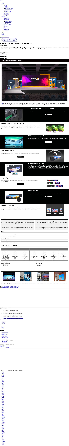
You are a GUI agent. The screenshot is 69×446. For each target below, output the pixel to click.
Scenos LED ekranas (6, 19)
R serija (6, 5)
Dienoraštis (5, 28)
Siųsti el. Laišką (2, 54)
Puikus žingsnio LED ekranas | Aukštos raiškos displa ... (13, 315)
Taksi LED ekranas (4, 336)
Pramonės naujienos (6, 30)
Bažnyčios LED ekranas (7, 23)
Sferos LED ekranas (6, 14)
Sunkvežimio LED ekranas (8, 21)
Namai (3, 3)
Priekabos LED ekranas (8, 22)
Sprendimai (3, 16)
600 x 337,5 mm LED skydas (9, 8)
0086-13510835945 (4, 341)
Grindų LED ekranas (4, 334)
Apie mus (3, 326)
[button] (48, 114)
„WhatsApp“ (7, 347)
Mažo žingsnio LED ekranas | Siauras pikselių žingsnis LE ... (13, 318)
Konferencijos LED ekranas (7, 24)
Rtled (2, 103)
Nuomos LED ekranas (5, 332)
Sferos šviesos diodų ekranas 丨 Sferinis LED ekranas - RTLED (10, 287)
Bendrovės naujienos (6, 29)
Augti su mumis (6, 26)
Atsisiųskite (5, 54)
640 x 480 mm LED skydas (8, 9)
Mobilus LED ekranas (6, 20)
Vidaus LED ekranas (6, 7)
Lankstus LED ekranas (6, 15)
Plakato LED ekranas (6, 13)
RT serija (6, 6)
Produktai (3, 34)
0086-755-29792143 (4, 342)
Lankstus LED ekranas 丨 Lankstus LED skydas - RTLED (11, 286)
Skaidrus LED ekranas (8, 11)
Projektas (5, 25)
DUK (4, 27)
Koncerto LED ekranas (6, 18)
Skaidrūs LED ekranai (6, 10)
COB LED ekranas (6, 12)
